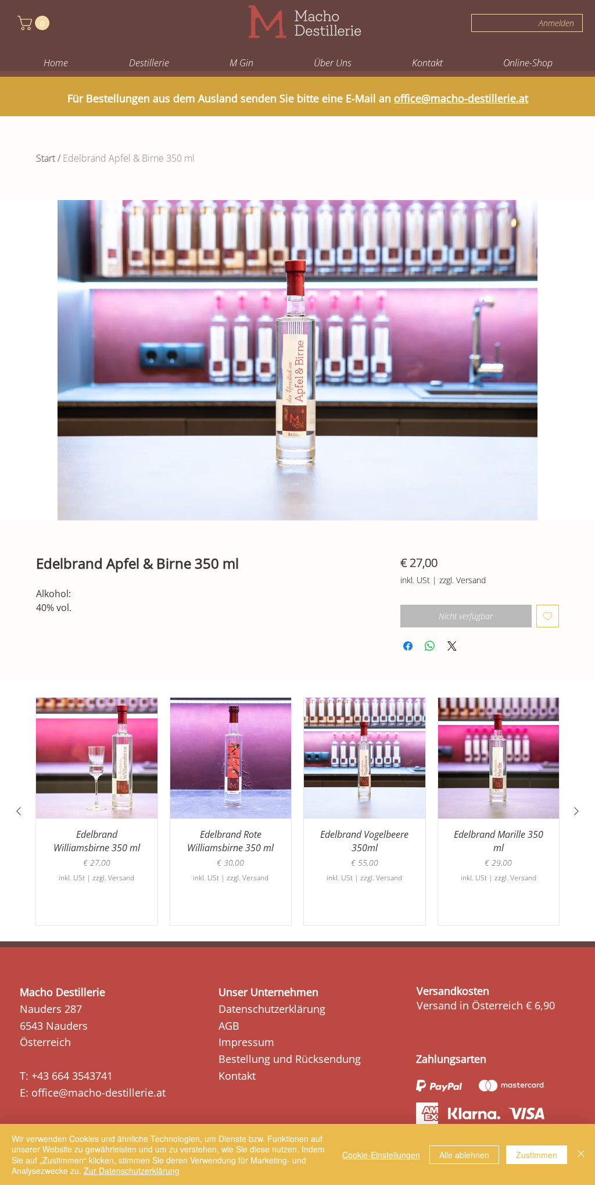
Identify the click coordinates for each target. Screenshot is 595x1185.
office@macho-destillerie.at (461, 98)
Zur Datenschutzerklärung (132, 1170)
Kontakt (237, 1076)
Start (45, 158)
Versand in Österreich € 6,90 (486, 1005)
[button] (35, 23)
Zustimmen (536, 1155)
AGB (228, 1026)
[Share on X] (452, 646)
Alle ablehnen (464, 1155)
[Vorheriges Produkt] (19, 811)
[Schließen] (581, 1154)
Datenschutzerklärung (271, 1009)
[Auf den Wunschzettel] (547, 616)
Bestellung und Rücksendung (289, 1059)
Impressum (246, 1042)
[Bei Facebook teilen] (408, 646)
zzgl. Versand (462, 580)
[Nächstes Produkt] (576, 811)
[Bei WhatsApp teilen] (430, 646)
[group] (297, 811)
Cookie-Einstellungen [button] (381, 1155)
